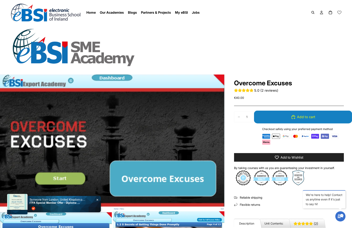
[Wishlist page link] (339, 12)
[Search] (312, 12)
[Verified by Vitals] (33, 208)
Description (246, 223)
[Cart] (330, 12)
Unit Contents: (273, 223)
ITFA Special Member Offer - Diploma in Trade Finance (55, 202)
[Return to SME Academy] (176, 47)
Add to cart (305, 117)
